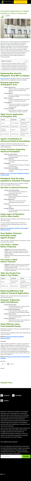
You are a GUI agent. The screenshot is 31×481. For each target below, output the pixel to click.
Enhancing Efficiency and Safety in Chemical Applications (14, 69)
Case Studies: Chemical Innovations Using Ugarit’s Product (14, 68)
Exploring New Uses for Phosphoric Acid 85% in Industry (13, 63)
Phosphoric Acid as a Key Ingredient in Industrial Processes (14, 66)
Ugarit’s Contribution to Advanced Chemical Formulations (14, 65)
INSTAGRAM (18, 395)
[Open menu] (12, 2)
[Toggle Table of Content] (25, 61)
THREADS (6, 400)
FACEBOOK (6, 395)
